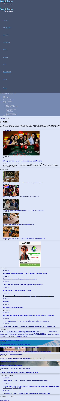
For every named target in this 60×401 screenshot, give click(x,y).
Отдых (5, 79)
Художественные (10, 113)
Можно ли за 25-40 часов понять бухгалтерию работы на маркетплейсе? (25, 351)
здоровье (25, 331)
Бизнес (8, 103)
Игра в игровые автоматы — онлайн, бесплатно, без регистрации (21, 196)
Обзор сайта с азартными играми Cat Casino (22, 161)
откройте (6, 334)
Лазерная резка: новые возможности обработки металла (18, 224)
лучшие (37, 331)
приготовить (22, 334)
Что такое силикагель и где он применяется (15, 344)
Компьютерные (10, 107)
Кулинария (6, 42)
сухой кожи (6, 336)
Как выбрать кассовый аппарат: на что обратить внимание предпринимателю (24, 238)
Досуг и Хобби (10, 105)
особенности (53, 331)
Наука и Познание (11, 109)
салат (53, 334)
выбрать (10, 332)
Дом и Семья (7, 27)
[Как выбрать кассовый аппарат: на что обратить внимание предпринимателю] (11, 237)
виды (1, 331)
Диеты (5, 49)
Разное (5, 115)
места (42, 331)
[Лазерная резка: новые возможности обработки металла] (11, 223)
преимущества (15, 334)
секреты (57, 334)
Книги (4, 102)
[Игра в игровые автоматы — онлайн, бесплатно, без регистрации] (11, 195)
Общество (8, 110)
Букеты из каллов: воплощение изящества (15, 358)
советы (1, 336)
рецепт (49, 334)
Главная (2, 118)
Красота (5, 57)
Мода (4, 64)
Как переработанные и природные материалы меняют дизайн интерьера (23, 182)
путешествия (40, 334)
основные (46, 331)
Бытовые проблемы (8, 100)
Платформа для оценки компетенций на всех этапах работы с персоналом (23, 210)
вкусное (5, 331)
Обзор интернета (7, 101)
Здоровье (6, 35)
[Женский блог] (6, 4)
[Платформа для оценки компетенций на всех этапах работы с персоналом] (11, 209)
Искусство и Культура (11, 106)
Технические (9, 111)
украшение (24, 336)
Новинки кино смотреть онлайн (11, 365)
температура (11, 336)
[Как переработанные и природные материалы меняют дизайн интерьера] (11, 181)
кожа (32, 331)
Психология (7, 72)
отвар (1, 334)
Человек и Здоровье (11, 114)
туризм (17, 336)
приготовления (29, 334)
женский (17, 331)
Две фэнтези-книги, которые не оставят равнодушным (19, 372)
